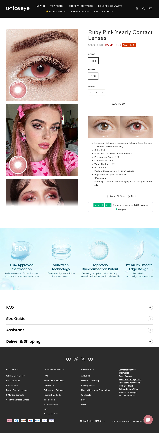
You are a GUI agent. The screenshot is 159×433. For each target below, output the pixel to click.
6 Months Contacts (15, 395)
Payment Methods (52, 395)
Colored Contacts (110, 6)
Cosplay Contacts (81, 6)
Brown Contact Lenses (17, 390)
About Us (85, 376)
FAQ (46, 376)
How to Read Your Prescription (95, 390)
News (83, 404)
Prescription (80, 11)
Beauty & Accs (103, 11)
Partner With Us (51, 414)
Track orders (49, 400)
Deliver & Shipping (90, 380)
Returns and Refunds (54, 390)
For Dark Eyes (13, 380)
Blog (83, 400)
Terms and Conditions (54, 380)
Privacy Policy (88, 385)
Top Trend (57, 6)
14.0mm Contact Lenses (17, 400)
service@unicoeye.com (130, 379)
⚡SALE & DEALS (56, 11)
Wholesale (86, 395)
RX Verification (51, 404)
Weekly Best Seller (15, 376)
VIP (45, 409)
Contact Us (49, 385)
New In (40, 6)
